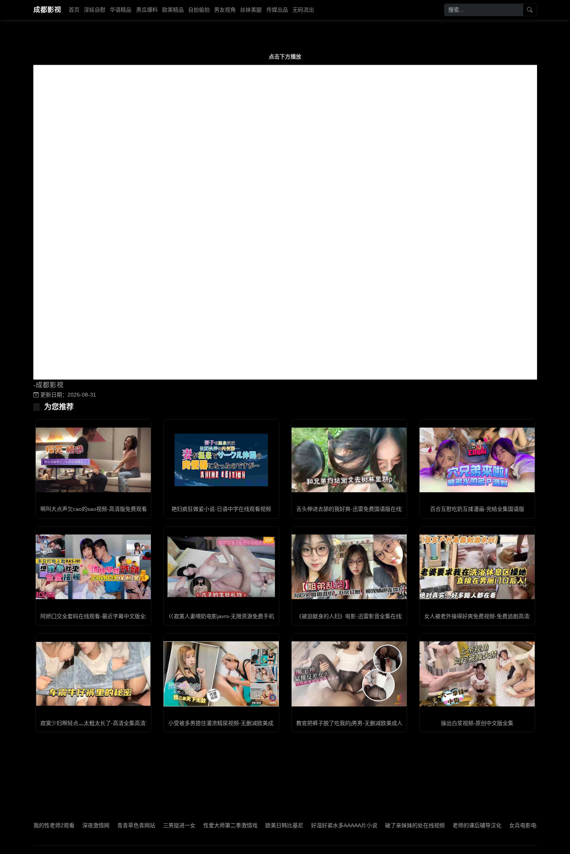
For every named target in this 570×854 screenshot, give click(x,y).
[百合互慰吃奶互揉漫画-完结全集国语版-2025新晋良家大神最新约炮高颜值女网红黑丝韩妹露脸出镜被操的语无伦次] (477, 460)
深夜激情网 (70, 825)
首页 (74, 10)
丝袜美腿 (251, 10)
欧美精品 (173, 10)
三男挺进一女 (154, 825)
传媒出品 (277, 10)
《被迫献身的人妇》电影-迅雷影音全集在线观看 (354, 616)
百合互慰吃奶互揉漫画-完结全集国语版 (477, 509)
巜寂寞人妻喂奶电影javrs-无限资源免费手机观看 (226, 616)
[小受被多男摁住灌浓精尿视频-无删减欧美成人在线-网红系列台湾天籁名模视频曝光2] (221, 673)
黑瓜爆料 (147, 10)
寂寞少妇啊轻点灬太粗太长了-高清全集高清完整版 (101, 723)
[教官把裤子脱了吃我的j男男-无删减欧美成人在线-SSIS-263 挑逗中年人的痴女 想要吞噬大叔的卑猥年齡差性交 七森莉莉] (349, 673)
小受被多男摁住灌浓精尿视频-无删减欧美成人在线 (229, 723)
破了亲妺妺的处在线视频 (390, 825)
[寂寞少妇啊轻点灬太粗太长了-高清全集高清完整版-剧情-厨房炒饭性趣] (93, 673)
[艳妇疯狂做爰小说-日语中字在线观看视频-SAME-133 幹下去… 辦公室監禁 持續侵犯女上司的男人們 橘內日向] (221, 460)
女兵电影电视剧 (503, 825)
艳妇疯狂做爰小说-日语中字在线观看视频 (221, 509)
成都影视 (47, 10)
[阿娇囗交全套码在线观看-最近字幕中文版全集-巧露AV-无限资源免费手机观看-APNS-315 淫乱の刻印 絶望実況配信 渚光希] (93, 566)
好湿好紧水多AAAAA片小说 (319, 825)
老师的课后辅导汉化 (451, 825)
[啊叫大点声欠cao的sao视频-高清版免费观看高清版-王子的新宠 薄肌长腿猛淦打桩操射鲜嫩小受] (93, 460)
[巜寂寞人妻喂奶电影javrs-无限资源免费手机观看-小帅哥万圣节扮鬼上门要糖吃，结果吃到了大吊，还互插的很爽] (221, 566)
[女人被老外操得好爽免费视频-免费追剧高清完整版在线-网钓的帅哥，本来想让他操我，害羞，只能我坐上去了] (477, 566)
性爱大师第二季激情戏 (205, 825)
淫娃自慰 (94, 10)
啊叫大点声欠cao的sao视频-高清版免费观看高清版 (101, 509)
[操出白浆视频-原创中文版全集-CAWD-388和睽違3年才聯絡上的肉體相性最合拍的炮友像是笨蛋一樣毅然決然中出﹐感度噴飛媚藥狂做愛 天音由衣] (477, 673)
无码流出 (303, 10)
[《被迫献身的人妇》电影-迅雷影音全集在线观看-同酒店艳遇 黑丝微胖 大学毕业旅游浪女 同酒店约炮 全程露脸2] (349, 566)
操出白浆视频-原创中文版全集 (477, 723)
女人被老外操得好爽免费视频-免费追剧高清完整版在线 (490, 616)
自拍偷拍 (199, 10)
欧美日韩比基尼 (259, 825)
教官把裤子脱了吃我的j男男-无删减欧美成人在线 (354, 723)
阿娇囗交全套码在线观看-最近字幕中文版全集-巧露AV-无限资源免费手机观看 (133, 616)
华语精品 (120, 10)
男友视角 (225, 10)
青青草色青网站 (111, 825)
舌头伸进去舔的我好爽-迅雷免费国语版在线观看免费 (359, 509)
